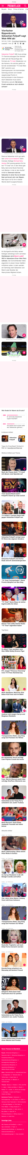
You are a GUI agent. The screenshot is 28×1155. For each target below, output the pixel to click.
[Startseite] (14, 6)
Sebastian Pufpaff (8, 54)
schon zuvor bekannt (12, 159)
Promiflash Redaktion (19, 41)
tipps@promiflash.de (14, 448)
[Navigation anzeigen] (2, 5)
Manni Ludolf (18, 256)
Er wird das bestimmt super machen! (14, 417)
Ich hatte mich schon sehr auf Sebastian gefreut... (16, 426)
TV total (13, 61)
